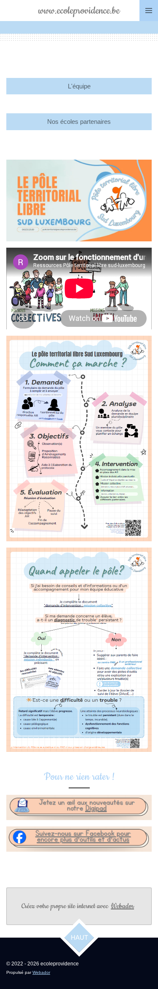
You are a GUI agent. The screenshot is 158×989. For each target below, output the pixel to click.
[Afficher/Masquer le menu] (148, 10)
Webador (122, 906)
